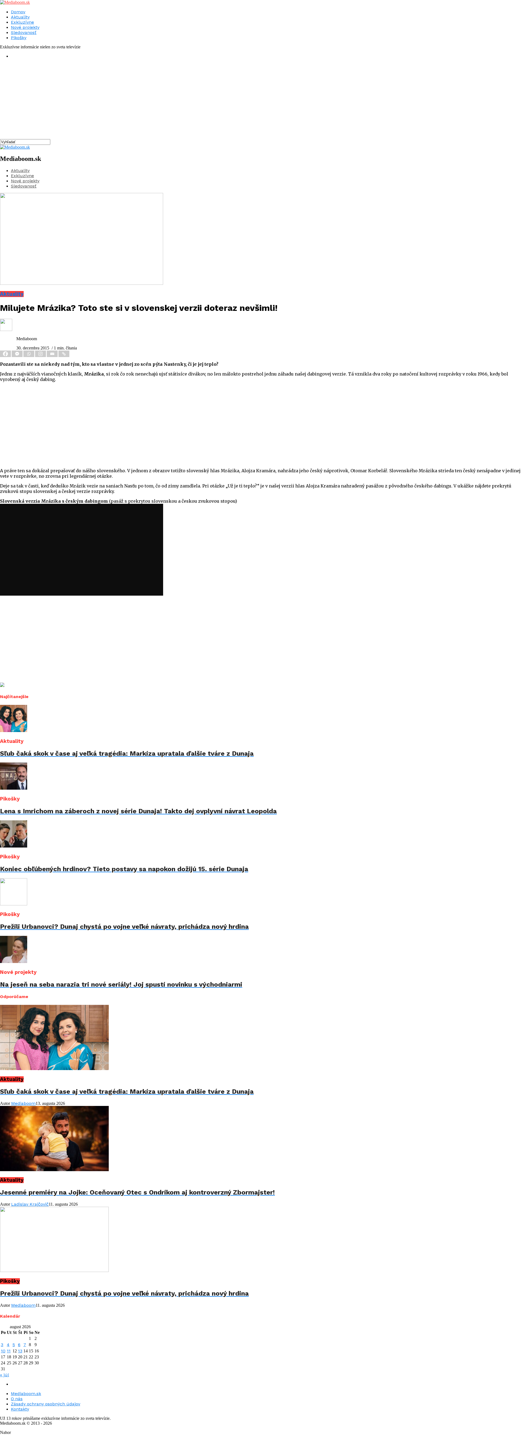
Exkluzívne (22, 22)
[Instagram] (41, 354)
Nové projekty (25, 27)
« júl (4, 1374)
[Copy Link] (64, 354)
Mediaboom (23, 1103)
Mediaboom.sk (26, 1393)
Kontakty (20, 1409)
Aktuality (20, 17)
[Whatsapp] (29, 354)
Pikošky (18, 37)
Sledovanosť (23, 32)
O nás (17, 1398)
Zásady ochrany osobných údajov (45, 1403)
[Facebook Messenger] (17, 354)
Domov (18, 11)
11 (9, 1350)
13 (20, 1350)
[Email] (52, 354)
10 (3, 1350)
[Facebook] (6, 354)
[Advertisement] (163, 101)
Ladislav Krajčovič (30, 1204)
